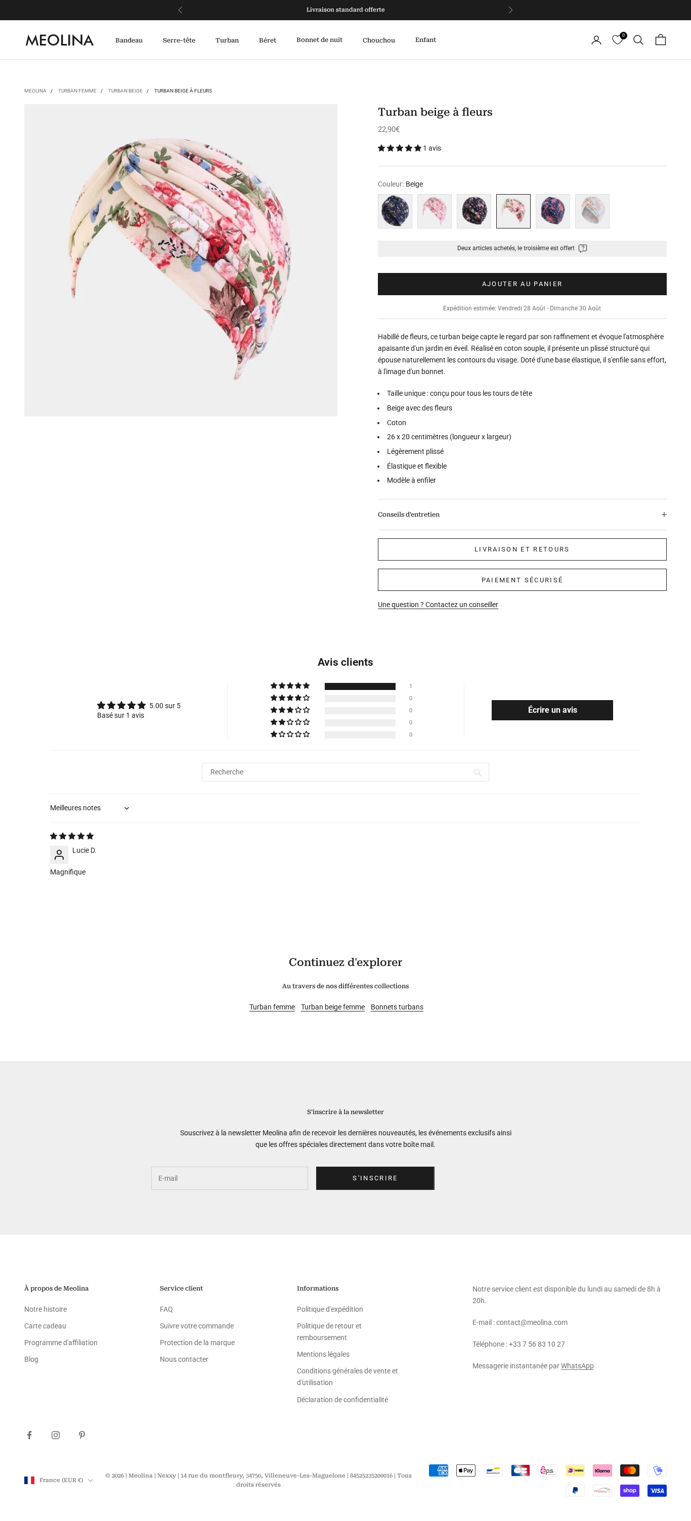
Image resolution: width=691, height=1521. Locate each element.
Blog (31, 1359)
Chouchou (379, 40)
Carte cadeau (45, 1326)
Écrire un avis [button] (552, 710)
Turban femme (77, 91)
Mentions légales (323, 1354)
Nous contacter (184, 1359)
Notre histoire (45, 1309)
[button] (400, 148)
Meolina (35, 91)
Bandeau (129, 40)
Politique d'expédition (330, 1309)
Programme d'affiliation (61, 1343)
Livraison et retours (522, 549)
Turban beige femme (333, 1007)
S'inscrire (375, 1178)
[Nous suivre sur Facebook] (29, 1435)
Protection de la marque (197, 1343)
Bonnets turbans (397, 1007)
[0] (617, 40)
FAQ (166, 1309)
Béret (267, 40)
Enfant (425, 39)
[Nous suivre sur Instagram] (56, 1435)
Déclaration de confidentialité (342, 1400)
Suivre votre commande (197, 1326)
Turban (227, 40)
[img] (72, 836)
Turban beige (125, 91)
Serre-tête (179, 40)
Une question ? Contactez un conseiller (438, 605)
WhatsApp (577, 1366)
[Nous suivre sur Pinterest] (82, 1435)
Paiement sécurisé (523, 580)
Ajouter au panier (522, 284)
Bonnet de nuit (319, 39)
